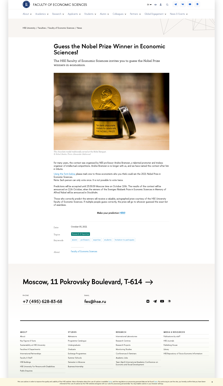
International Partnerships (30, 353)
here (110, 382)
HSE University (29, 27)
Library (166, 349)
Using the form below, (64, 174)
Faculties (42, 27)
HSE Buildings (25, 362)
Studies (72, 332)
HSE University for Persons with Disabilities (37, 366)
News (79, 27)
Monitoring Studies (124, 349)
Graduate (72, 349)
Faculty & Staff (26, 358)
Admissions (72, 336)
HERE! (122, 213)
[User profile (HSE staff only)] (161, 4)
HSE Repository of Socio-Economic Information (183, 353)
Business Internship (75, 366)
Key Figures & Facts (28, 341)
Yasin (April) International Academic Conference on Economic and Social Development (137, 363)
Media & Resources (174, 332)
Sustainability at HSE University (32, 345)
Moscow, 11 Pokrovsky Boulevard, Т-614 (82, 281)
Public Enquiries (26, 370)
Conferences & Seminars (126, 353)
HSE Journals (169, 341)
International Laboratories (126, 336)
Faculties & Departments (30, 349)
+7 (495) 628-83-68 (42, 301)
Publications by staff (172, 336)
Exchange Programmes (77, 353)
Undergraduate (74, 345)
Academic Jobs (122, 358)
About (23, 332)
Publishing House (170, 345)
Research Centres (123, 341)
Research (121, 332)
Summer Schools (75, 358)
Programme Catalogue (77, 341)
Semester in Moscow (76, 362)
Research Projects (123, 345)
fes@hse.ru (95, 301)
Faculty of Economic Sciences (60, 4)
